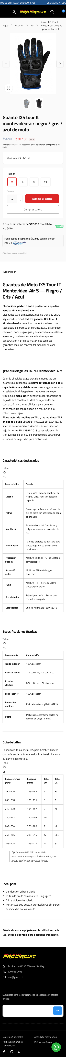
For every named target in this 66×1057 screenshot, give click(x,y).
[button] (4, 12)
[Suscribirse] (57, 1010)
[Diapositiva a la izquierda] (6, 63)
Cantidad (10, 191)
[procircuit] (19, 958)
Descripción (9, 272)
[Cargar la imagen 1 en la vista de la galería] (27, 103)
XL (34, 182)
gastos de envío (28, 144)
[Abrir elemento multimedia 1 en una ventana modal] (33, 63)
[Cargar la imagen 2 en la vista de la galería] (39, 103)
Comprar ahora (33, 209)
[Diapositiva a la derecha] (59, 63)
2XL (45, 182)
